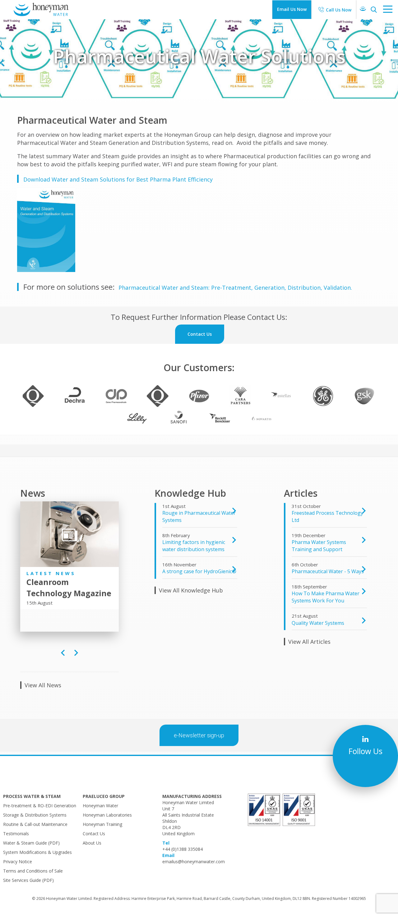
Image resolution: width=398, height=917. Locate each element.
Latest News (51, 573)
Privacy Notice (17, 861)
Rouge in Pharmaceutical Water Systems (199, 516)
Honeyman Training (102, 824)
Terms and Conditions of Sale (33, 871)
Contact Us (94, 833)
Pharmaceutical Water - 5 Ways (328, 571)
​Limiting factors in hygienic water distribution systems (193, 546)
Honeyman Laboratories (107, 815)
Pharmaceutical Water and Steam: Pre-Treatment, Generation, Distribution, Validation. (235, 287)
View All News (43, 685)
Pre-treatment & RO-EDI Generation (39, 806)
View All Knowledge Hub (191, 590)
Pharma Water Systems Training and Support (319, 546)
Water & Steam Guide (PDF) (31, 843)
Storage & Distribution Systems (35, 815)
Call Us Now (338, 10)
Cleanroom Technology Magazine (68, 587)
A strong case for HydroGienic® (199, 571)
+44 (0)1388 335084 (182, 849)
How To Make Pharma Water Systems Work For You (325, 597)
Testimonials (16, 833)
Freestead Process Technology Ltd (327, 516)
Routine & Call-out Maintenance (35, 824)
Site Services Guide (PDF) (28, 880)
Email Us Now (292, 9)
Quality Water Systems (318, 623)
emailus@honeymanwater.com (193, 861)
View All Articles (309, 641)
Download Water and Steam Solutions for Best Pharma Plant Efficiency (118, 179)
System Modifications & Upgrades (37, 852)
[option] (69, 555)
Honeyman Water (100, 806)
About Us (92, 843)
